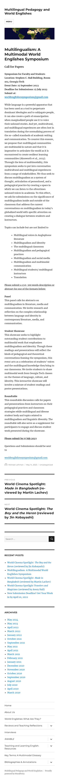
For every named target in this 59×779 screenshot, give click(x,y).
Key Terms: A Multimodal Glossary (23, 755)
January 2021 (14, 661)
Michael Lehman (16, 465)
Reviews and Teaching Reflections (23, 725)
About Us (10, 712)
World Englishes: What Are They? (23, 719)
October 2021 (14, 638)
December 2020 (15, 665)
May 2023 (12, 623)
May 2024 (12, 619)
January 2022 (14, 635)
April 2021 (12, 650)
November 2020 (16, 669)
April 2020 (13, 688)
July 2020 (12, 685)
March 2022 (13, 631)
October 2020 (14, 673)
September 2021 (16, 642)
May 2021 (12, 646)
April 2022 (13, 627)
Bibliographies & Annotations (20, 762)
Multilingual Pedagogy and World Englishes (27, 11)
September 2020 (16, 677)
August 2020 (14, 681)
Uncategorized (46, 465)
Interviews (10, 732)
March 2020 (13, 692)
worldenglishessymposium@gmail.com (26, 97)
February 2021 (15, 658)
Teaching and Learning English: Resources (22, 747)
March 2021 (13, 654)
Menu (9, 21)
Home (8, 705)
